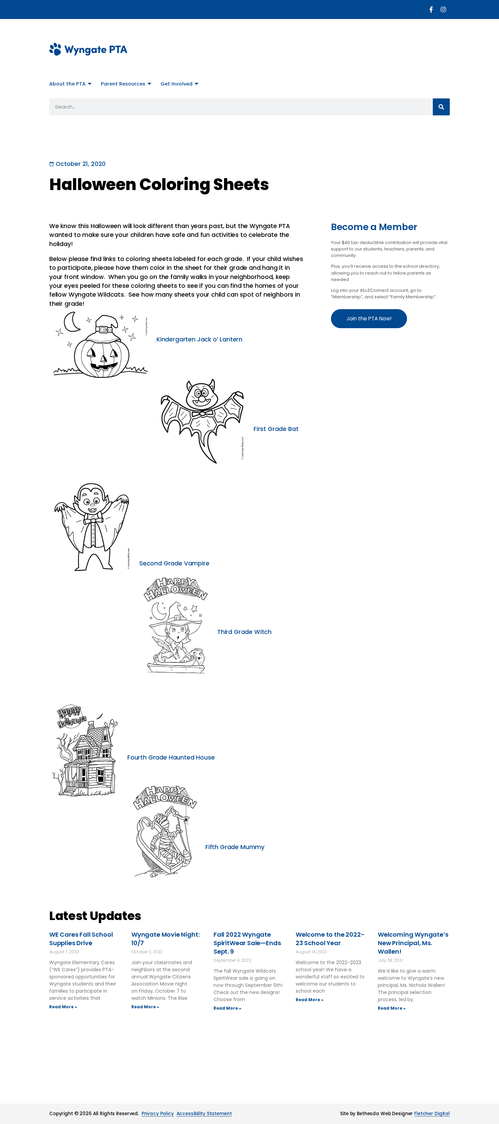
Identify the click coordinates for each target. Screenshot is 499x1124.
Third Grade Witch (244, 632)
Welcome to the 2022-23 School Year (330, 938)
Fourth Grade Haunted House (171, 757)
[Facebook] (431, 9)
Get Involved (176, 83)
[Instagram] (443, 9)
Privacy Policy (158, 1113)
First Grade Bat (276, 429)
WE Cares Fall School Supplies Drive (81, 938)
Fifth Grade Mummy (234, 847)
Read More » (63, 1007)
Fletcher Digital (432, 1113)
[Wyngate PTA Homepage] (88, 49)
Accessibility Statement (204, 1113)
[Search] (441, 106)
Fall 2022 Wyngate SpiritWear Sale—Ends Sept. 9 (247, 943)
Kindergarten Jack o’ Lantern (199, 339)
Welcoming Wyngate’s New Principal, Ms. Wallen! (413, 943)
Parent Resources (123, 83)
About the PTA (67, 83)
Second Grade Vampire (174, 563)
